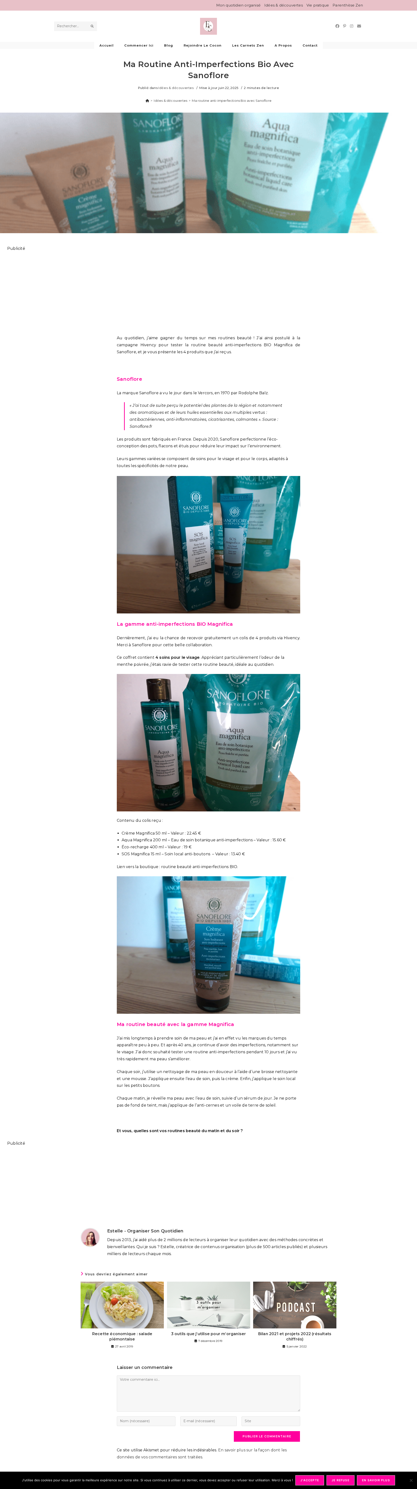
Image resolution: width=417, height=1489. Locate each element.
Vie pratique (317, 5)
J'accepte (309, 1480)
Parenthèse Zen (348, 5)
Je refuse (340, 1480)
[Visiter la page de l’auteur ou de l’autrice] (90, 1237)
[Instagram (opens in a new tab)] (351, 26)
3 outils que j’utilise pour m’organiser (208, 1334)
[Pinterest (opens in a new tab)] (344, 26)
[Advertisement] (152, 290)
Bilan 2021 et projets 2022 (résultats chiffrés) (294, 1336)
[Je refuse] (411, 1480)
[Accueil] (147, 100)
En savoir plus (376, 1480)
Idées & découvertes (283, 5)
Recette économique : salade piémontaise (122, 1336)
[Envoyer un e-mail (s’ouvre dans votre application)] (359, 26)
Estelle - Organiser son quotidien (145, 1231)
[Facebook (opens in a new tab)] (337, 26)
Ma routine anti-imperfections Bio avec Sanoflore (231, 100)
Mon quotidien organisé (238, 5)
